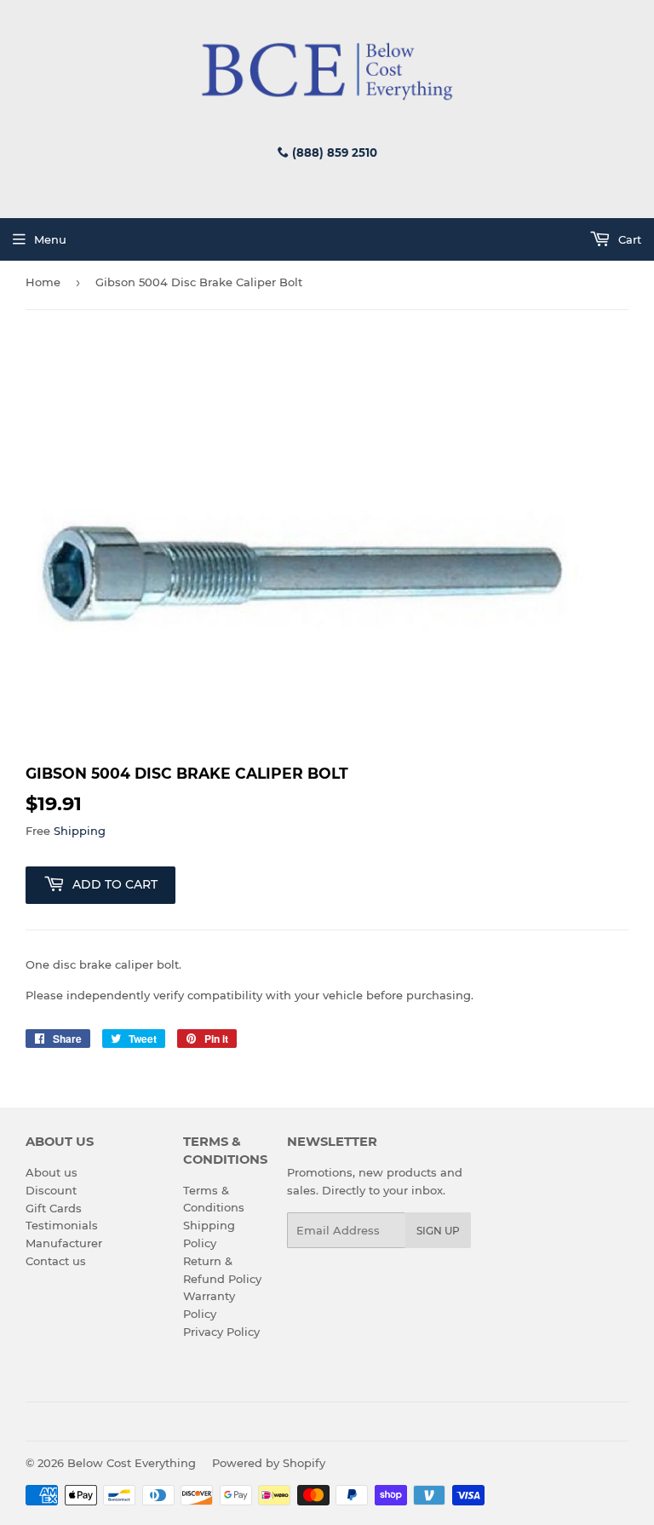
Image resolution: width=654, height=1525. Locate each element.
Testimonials (62, 1225)
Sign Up (438, 1230)
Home (43, 282)
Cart (628, 239)
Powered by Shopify (268, 1463)
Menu (50, 239)
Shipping (80, 830)
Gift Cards (54, 1208)
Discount (51, 1190)
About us (51, 1172)
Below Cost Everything (131, 1463)
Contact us (56, 1261)
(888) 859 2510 (333, 152)
